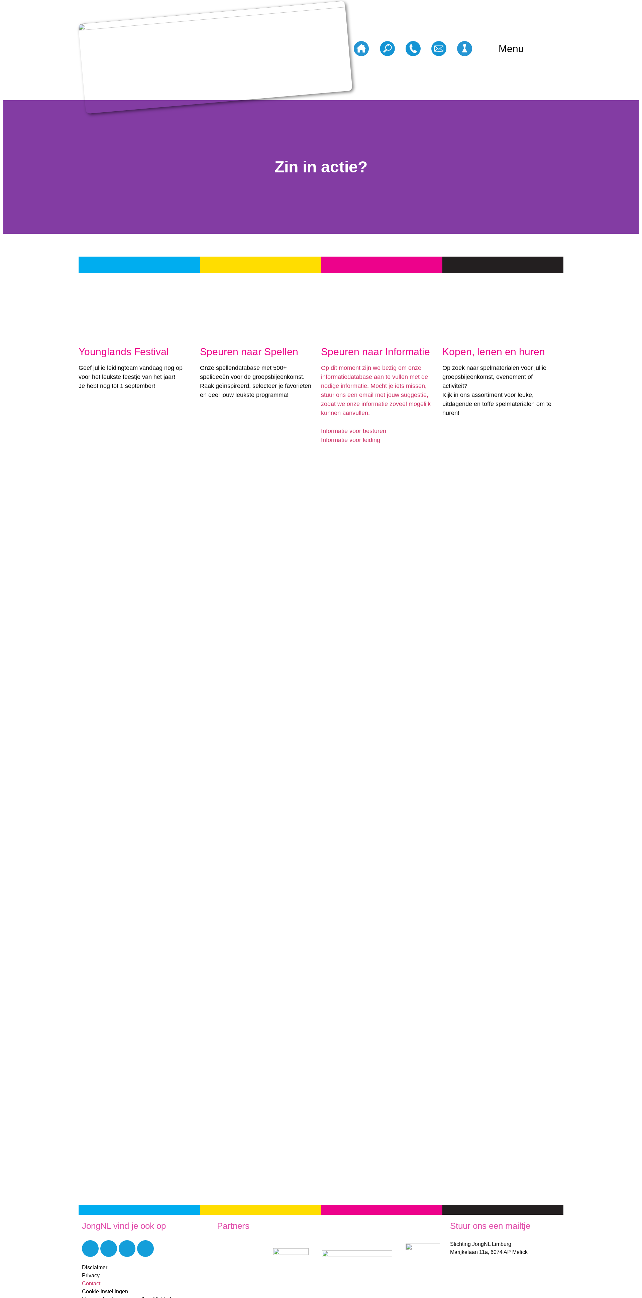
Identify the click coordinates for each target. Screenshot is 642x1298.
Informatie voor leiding (350, 440)
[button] (10, 167)
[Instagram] (145, 1248)
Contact (91, 1283)
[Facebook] (90, 1248)
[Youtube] (127, 1248)
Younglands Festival (124, 351)
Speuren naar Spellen (249, 351)
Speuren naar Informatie (375, 351)
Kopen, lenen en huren (493, 351)
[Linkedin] (108, 1248)
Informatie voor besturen (353, 431)
